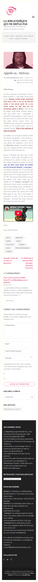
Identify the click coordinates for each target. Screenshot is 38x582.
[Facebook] (4, 560)
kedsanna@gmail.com (14, 77)
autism (8, 241)
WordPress (26, 575)
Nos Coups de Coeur (26, 82)
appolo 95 (19, 237)
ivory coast (10, 244)
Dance (18, 241)
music (8, 248)
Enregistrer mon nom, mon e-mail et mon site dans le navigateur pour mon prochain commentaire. (18, 366)
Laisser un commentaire (24, 80)
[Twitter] (7, 560)
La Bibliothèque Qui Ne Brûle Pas (15, 22)
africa (8, 237)
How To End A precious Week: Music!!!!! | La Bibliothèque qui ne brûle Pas (15, 280)
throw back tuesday (22, 248)
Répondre (10, 300)
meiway (22, 244)
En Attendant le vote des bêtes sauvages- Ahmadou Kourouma (27, 263)
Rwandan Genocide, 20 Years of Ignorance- (11, 260)
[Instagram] (11, 560)
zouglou (9, 251)
